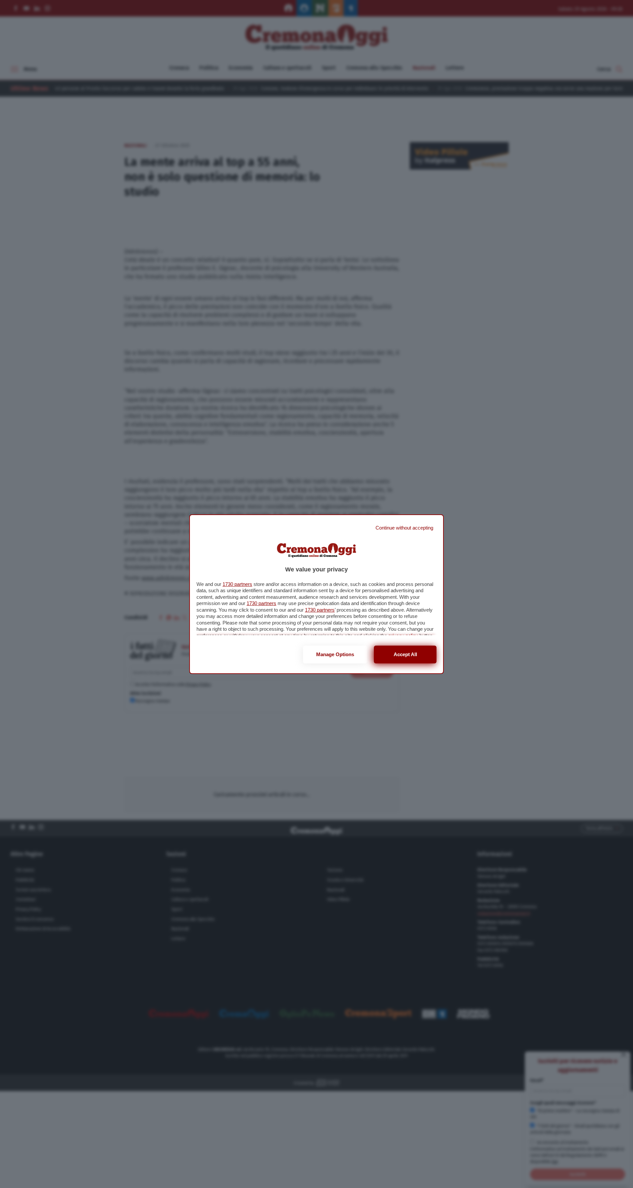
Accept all (405, 654)
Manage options (335, 654)
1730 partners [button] (237, 584)
